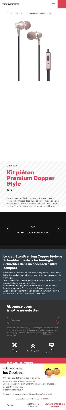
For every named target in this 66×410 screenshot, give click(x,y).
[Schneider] (10, 4)
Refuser (11, 405)
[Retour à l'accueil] (8, 12)
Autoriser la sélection (33, 405)
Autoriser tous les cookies (55, 405)
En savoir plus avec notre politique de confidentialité (27, 394)
